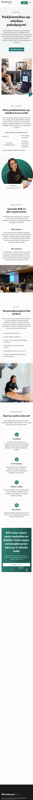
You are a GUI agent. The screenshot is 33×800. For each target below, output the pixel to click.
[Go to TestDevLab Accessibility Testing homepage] (7, 2)
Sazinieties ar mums (16, 50)
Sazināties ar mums (24, 3)
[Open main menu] (29, 2)
